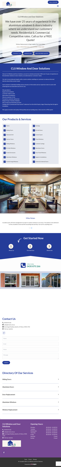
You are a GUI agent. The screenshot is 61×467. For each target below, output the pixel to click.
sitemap (35, 459)
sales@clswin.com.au (9, 324)
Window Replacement (25, 46)
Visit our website (8, 329)
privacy (30, 459)
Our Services (30, 250)
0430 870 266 (28, 53)
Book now (50, 250)
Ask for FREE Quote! (41, 53)
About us (11, 250)
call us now (53, 2)
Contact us (17, 53)
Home (18, 46)
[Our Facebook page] (3, 332)
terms (25, 459)
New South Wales (34, 46)
